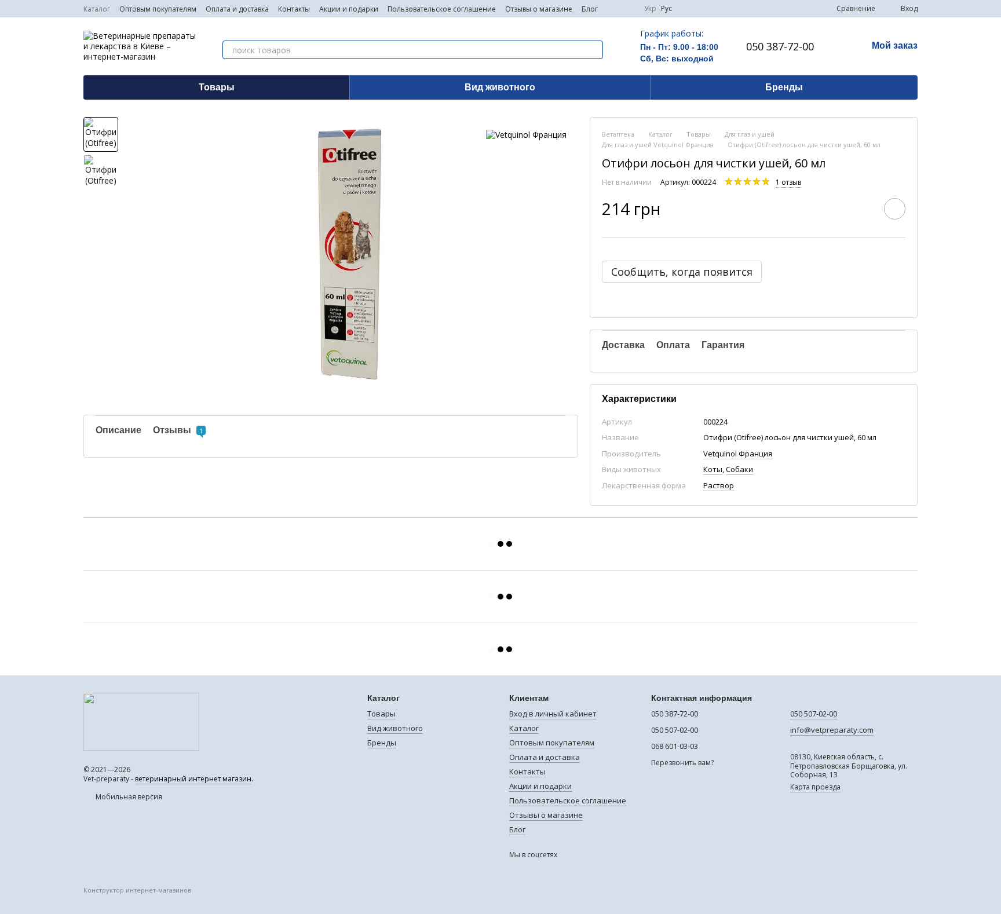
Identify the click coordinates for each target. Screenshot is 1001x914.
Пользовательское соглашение (442, 9)
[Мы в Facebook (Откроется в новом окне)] (614, 8)
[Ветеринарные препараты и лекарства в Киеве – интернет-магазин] (141, 721)
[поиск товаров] (593, 50)
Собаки (739, 469)
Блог (590, 9)
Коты (712, 469)
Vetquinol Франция (737, 453)
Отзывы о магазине (538, 9)
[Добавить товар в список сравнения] (862, 208)
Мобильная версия (128, 797)
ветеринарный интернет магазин (193, 779)
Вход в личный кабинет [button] (553, 713)
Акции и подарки (348, 9)
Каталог (96, 9)
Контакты (294, 9)
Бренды (784, 87)
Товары (217, 87)
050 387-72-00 (780, 46)
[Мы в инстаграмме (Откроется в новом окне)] (628, 8)
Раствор (718, 485)
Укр (650, 8)
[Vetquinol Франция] (526, 134)
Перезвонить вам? (682, 762)
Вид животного (500, 87)
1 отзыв (788, 182)
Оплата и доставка (237, 9)
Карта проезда (815, 787)
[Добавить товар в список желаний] (894, 209)
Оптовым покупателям (157, 9)
